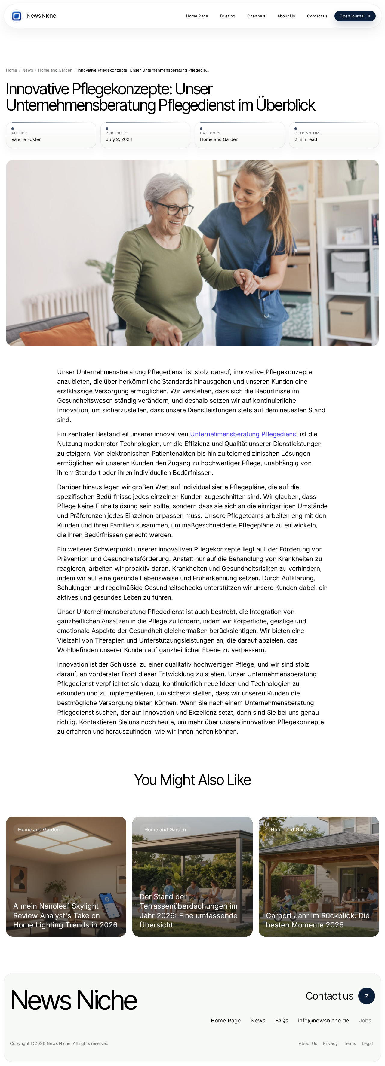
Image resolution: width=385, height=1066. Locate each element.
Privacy (330, 1043)
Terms (350, 1043)
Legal (367, 1043)
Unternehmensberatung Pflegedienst (244, 434)
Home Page (226, 1020)
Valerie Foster (26, 139)
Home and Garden (55, 70)
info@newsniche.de (323, 1020)
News (27, 70)
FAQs (281, 1020)
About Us (308, 1043)
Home (11, 70)
